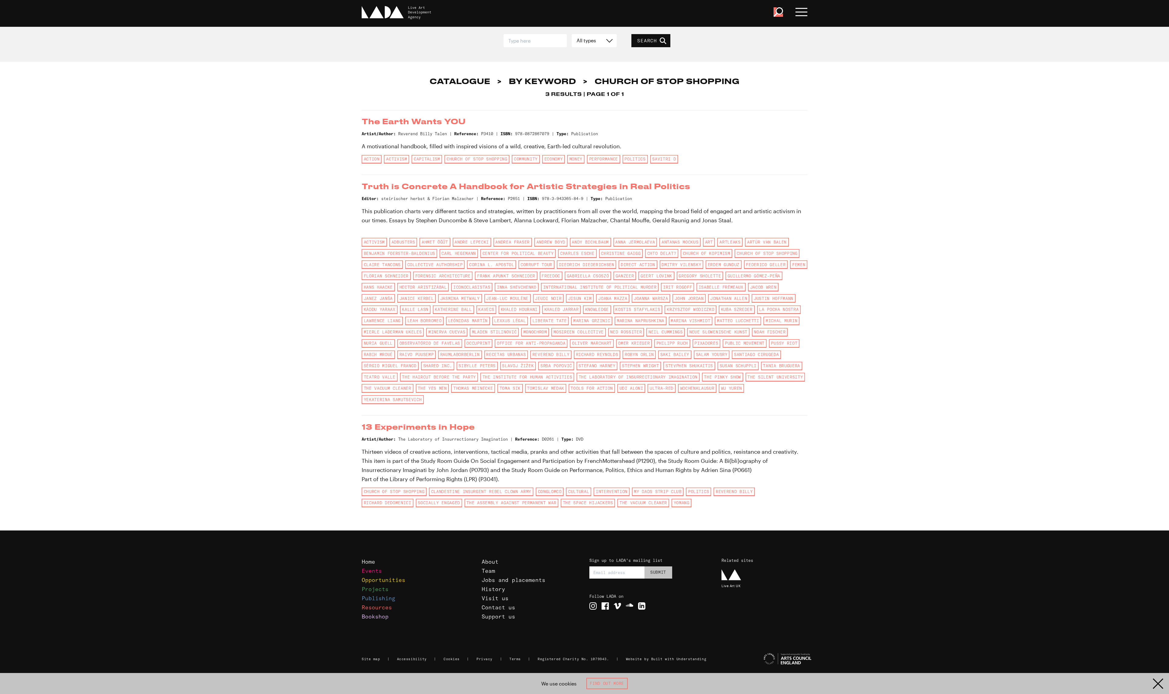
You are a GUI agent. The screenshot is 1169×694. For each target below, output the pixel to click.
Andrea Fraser (512, 242)
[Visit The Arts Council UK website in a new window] (767, 659)
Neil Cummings (665, 331)
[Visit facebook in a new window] (605, 606)
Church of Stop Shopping (477, 159)
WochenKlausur (697, 388)
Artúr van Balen (767, 242)
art (709, 242)
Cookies (452, 659)
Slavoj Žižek (518, 365)
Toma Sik (510, 388)
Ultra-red (661, 388)
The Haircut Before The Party (439, 377)
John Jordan (689, 298)
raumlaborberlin (460, 354)
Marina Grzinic (591, 320)
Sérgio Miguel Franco (390, 365)
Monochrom (535, 331)
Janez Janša (378, 298)
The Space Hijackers (588, 502)
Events (372, 570)
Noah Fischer (769, 331)
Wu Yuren (731, 388)
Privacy (484, 659)
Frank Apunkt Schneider (506, 275)
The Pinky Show (722, 377)
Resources (377, 607)
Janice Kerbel (416, 298)
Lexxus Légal (510, 320)
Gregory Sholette (700, 275)
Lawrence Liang (382, 320)
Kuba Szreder (737, 309)
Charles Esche (577, 253)
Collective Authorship (435, 264)
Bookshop (375, 616)
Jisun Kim (580, 298)
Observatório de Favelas (429, 343)
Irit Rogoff (677, 287)
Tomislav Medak (545, 388)
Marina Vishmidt (690, 320)
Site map (371, 659)
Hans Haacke (378, 287)
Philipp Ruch (672, 343)
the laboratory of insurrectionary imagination (638, 377)
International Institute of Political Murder (600, 287)
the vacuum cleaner (387, 388)
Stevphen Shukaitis (689, 365)
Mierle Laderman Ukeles (393, 331)
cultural (578, 491)
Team (488, 570)
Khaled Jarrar (561, 309)
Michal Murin (781, 320)
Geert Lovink (656, 275)
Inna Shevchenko (516, 287)
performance (603, 159)
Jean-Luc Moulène (507, 298)
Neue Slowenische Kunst (718, 331)
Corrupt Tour (536, 264)
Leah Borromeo (424, 320)
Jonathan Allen (728, 298)
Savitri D (664, 159)
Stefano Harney (596, 365)
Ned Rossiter (626, 331)
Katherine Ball (453, 309)
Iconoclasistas (471, 287)
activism (396, 159)
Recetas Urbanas (506, 354)
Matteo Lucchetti (738, 320)
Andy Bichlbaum (590, 242)
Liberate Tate (549, 320)
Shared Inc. (437, 365)
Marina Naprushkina (640, 320)
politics (634, 159)
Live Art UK (731, 586)
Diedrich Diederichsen (586, 264)
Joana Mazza (612, 298)
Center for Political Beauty (518, 253)
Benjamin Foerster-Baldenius (399, 253)
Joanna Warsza (651, 298)
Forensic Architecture (443, 275)
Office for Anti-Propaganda (531, 343)
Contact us (498, 607)
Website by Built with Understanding (666, 659)
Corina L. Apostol (491, 264)
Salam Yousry (712, 354)
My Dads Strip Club (657, 491)
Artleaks (729, 242)
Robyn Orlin (639, 354)
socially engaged (439, 502)
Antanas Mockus (680, 242)
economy (553, 159)
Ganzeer (625, 275)
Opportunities (383, 579)
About (490, 561)
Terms (515, 659)
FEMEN (798, 264)
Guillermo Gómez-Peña (754, 275)
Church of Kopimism (706, 253)
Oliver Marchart (592, 343)
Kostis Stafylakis (637, 309)
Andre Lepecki (472, 242)
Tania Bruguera (781, 365)
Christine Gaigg (621, 253)
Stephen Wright (640, 365)
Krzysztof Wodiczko (690, 309)
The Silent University (775, 377)
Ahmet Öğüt (435, 242)
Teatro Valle (379, 377)
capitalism (427, 159)
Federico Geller (765, 264)
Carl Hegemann (458, 253)
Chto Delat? (661, 253)
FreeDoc (551, 275)
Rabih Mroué (378, 354)
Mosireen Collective (578, 331)
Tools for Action (591, 388)
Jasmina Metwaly (460, 298)
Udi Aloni (631, 388)
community (526, 159)
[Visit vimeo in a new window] (617, 606)
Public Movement (744, 343)
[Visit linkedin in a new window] (641, 606)
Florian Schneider (386, 275)
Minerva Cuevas (446, 331)
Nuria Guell (378, 343)
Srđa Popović (556, 365)
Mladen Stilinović (494, 331)
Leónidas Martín (468, 320)
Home (368, 561)
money (575, 159)
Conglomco (550, 491)
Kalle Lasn (415, 309)
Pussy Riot (784, 343)
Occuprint (478, 343)
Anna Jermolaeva (635, 242)
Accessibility (412, 659)
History (493, 589)
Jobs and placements (513, 579)
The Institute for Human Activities (527, 377)
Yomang (682, 502)
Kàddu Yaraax (379, 309)
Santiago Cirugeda (756, 354)
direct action (638, 264)
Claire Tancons (382, 264)
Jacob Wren (763, 287)
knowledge (597, 309)
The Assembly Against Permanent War (511, 502)
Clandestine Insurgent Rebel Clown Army (481, 491)
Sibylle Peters (476, 365)
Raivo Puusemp (416, 354)
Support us (498, 616)
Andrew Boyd (550, 242)
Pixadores (706, 343)
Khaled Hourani (519, 309)
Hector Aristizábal (423, 287)
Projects (375, 589)
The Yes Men (432, 388)
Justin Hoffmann (773, 298)
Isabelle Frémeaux (721, 287)
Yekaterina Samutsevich (393, 399)
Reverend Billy (550, 354)
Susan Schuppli (738, 365)
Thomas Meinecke (473, 388)
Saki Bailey (674, 354)
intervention (611, 491)
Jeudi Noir (548, 298)
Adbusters (403, 242)
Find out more (607, 683)
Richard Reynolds (597, 354)
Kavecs (486, 309)
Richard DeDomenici (387, 502)
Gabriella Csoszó (588, 275)
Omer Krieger (634, 343)
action (372, 159)
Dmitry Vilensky (681, 264)
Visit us (495, 598)
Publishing (378, 598)
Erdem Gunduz (723, 264)
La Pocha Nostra (779, 309)
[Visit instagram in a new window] (593, 606)
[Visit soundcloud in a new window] (629, 606)
